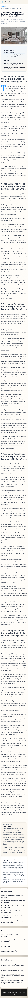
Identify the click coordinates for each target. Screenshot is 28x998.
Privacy (12, 882)
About (4, 882)
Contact (8, 882)
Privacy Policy (14, 992)
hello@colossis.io (14, 990)
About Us (4, 992)
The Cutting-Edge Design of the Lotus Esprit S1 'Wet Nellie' (13, 51)
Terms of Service (22, 992)
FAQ (14, 994)
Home (2, 6)
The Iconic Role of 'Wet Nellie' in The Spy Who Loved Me (14, 59)
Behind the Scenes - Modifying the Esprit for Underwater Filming (14, 55)
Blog (6, 6)
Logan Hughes (6, 19)
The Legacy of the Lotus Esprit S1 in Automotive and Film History (13, 63)
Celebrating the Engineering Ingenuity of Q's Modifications (14, 68)
